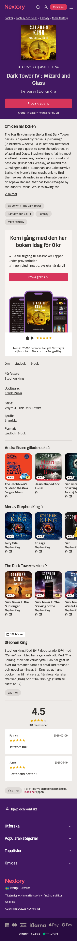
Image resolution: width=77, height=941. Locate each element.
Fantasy (44, 18)
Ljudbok (10, 433)
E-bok (22, 433)
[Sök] (38, 7)
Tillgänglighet (13, 895)
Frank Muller (13, 393)
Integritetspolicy (32, 895)
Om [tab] (7, 363)
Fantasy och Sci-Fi (26, 18)
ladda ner (30, 792)
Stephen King (46, 91)
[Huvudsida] (71, 7)
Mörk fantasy (60, 18)
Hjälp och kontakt (24, 809)
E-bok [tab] (34, 363)
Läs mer (13, 692)
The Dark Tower (30, 408)
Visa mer (11, 194)
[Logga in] (46, 7)
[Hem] (19, 7)
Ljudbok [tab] (20, 363)
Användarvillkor (53, 895)
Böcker (9, 18)
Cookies (10, 902)
